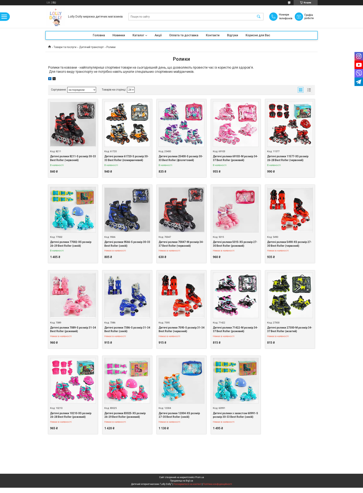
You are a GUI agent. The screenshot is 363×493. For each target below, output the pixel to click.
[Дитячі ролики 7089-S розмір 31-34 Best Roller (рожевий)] (73, 295)
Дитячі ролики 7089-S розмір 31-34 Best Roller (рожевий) (73, 329)
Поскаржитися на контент (187, 484)
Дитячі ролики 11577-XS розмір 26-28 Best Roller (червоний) (287, 158)
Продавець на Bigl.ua (181, 480)
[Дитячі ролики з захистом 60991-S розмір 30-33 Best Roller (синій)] (236, 381)
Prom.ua (199, 477)
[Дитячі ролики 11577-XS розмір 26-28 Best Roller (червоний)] (290, 124)
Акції (158, 35)
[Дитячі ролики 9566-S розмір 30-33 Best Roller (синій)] (127, 210)
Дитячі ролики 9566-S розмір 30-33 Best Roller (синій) (127, 243)
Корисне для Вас (258, 35)
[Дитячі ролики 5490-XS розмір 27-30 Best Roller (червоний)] (290, 210)
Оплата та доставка (183, 35)
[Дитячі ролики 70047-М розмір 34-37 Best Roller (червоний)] (181, 210)
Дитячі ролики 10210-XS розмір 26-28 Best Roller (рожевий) (70, 415)
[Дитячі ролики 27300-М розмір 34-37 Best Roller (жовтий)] (290, 295)
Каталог (138, 35)
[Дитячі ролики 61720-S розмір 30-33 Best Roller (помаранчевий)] (127, 124)
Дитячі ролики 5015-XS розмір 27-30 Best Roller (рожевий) (235, 243)
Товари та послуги (65, 47)
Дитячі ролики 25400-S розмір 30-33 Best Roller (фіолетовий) (181, 158)
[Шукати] (258, 16)
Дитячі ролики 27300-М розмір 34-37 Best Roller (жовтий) (289, 329)
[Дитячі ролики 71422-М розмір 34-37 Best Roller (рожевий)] (236, 295)
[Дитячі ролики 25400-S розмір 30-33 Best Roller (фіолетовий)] (181, 124)
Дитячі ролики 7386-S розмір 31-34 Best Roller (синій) (127, 329)
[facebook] (49, 79)
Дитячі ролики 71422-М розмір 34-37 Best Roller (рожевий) (235, 329)
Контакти (213, 35)
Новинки (118, 35)
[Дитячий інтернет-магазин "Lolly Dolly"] (55, 16)
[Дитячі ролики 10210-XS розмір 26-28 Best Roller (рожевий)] (73, 381)
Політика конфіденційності (217, 484)
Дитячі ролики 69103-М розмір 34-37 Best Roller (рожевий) (235, 158)
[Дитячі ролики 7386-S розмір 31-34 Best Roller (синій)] (127, 295)
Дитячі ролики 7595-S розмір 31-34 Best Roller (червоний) (181, 329)
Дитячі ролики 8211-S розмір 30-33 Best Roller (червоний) (73, 158)
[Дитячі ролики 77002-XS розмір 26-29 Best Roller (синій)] (73, 210)
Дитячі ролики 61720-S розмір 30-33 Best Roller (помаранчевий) (126, 158)
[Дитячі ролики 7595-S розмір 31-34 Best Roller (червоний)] (181, 295)
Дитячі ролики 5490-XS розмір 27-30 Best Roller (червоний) (289, 243)
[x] (54, 79)
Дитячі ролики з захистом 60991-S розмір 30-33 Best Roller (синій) (235, 415)
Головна (99, 35)
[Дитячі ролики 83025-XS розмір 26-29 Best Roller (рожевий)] (127, 381)
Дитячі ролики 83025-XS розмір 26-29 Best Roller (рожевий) (125, 415)
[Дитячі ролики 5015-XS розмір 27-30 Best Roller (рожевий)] (236, 210)
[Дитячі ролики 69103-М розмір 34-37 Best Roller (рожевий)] (236, 124)
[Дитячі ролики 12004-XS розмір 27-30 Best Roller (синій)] (181, 381)
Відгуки (232, 35)
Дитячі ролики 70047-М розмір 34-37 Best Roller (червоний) (181, 243)
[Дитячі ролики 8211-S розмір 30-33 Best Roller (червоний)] (73, 124)
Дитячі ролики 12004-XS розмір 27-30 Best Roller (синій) (179, 415)
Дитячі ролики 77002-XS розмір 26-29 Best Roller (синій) (70, 243)
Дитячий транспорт (91, 47)
